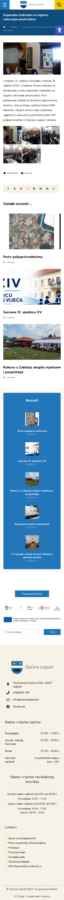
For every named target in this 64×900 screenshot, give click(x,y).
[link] (59, 30)
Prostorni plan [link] (16, 852)
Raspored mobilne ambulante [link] (32, 524)
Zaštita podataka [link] (19, 861)
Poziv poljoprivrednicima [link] (32, 431)
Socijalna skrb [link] (16, 857)
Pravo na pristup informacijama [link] (27, 842)
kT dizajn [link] (19, 896)
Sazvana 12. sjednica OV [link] (32, 461)
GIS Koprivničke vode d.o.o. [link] (25, 866)
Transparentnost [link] (32, 593)
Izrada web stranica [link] (38, 896)
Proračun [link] (13, 847)
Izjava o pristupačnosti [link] (22, 838)
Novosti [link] (28, 173)
